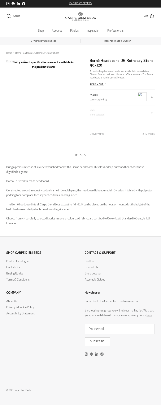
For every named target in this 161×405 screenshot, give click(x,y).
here (149, 315)
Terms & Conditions (18, 279)
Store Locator (93, 273)
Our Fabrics (13, 267)
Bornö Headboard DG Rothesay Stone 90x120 (37, 53)
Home (9, 53)
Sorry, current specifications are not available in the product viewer (43, 65)
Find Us (89, 261)
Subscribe (97, 341)
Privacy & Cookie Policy (20, 307)
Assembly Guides (95, 279)
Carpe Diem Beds (22, 390)
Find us (74, 30)
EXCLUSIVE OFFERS (80, 3)
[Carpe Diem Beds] (80, 16)
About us (57, 30)
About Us (11, 301)
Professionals (115, 30)
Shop (41, 30)
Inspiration (93, 30)
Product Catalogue (17, 261)
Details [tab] (80, 155)
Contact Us (91, 267)
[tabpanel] (80, 193)
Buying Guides (14, 273)
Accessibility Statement (20, 313)
